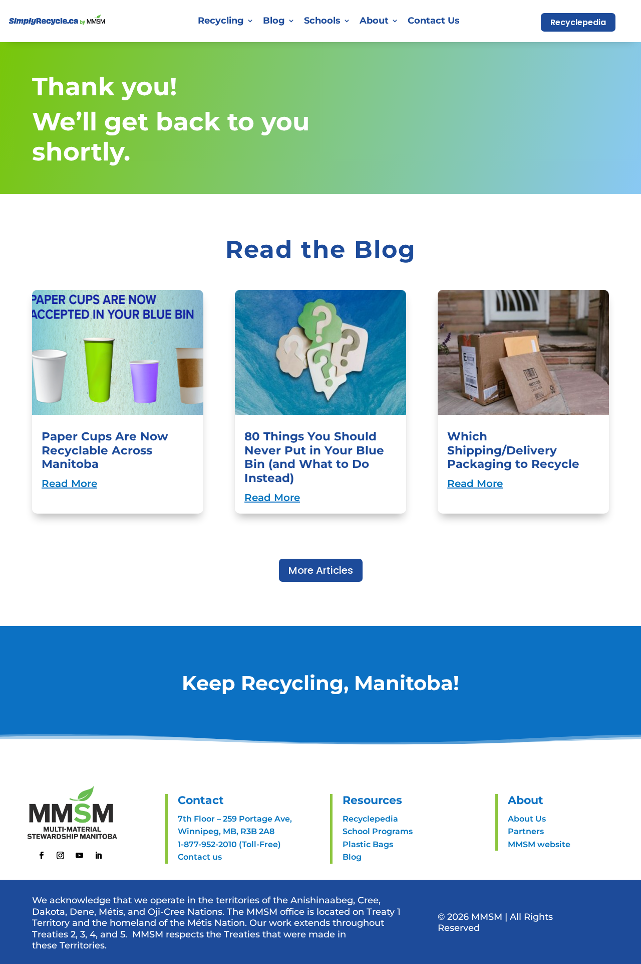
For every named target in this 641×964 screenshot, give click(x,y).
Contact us (200, 857)
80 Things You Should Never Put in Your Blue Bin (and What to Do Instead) (314, 457)
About (374, 20)
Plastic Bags (368, 844)
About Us (527, 819)
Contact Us (434, 20)
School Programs (378, 831)
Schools (322, 20)
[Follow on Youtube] (79, 855)
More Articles (320, 570)
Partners (526, 831)
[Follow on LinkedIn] (98, 855)
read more (69, 483)
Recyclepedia (578, 22)
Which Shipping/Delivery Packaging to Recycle (513, 450)
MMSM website (539, 844)
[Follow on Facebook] (41, 855)
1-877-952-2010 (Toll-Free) (229, 844)
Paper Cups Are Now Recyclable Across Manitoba (105, 450)
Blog (274, 20)
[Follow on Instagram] (60, 855)
